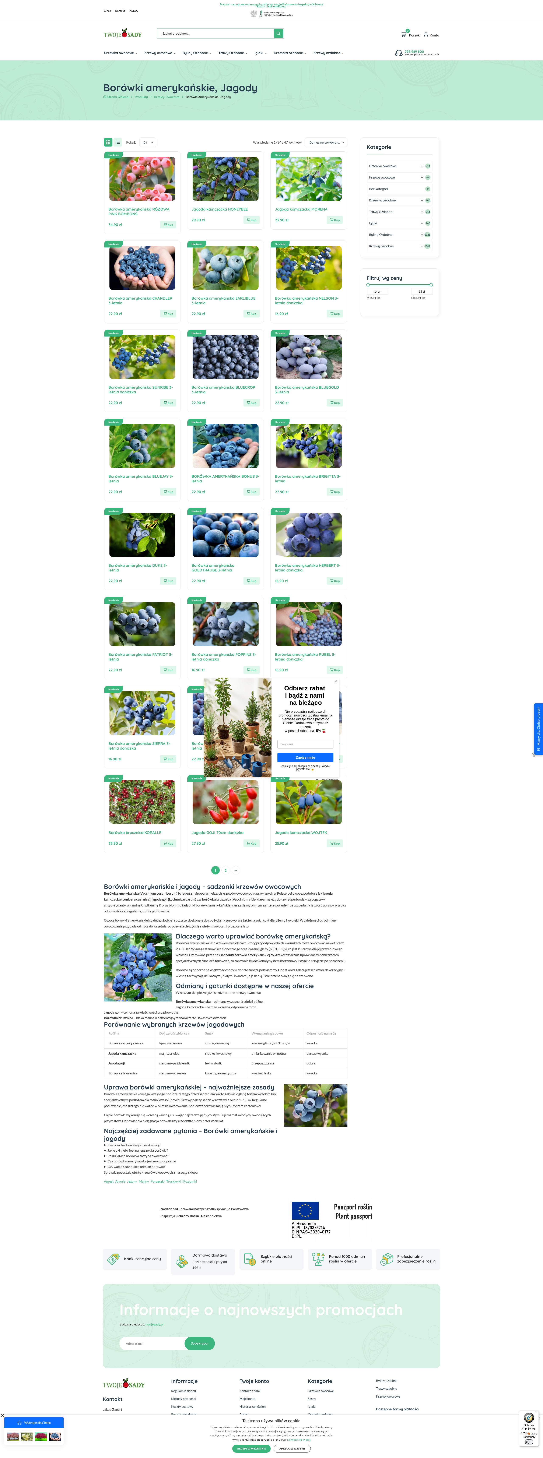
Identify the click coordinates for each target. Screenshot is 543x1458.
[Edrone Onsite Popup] (271, 729)
